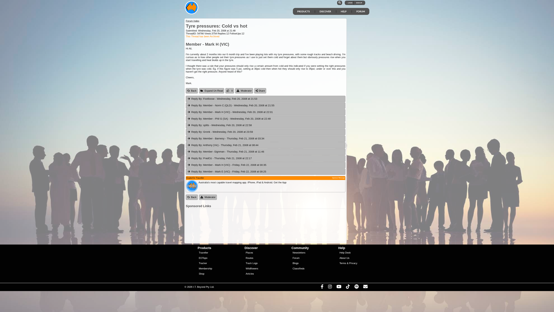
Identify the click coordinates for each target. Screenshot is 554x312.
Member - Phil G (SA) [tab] (231, 118)
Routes (249, 258)
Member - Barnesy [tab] (227, 138)
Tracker (203, 263)
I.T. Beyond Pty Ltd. (203, 286)
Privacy (353, 263)
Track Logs (252, 263)
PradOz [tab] (221, 158)
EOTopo (203, 258)
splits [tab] (221, 125)
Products (303, 11)
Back (193, 90)
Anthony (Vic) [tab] (224, 145)
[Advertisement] (279, 225)
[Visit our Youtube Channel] (338, 287)
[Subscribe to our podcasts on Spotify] (356, 287)
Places (249, 252)
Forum (360, 11)
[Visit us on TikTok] (348, 287)
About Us (344, 258)
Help (344, 11)
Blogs (296, 263)
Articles (250, 273)
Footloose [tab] (224, 98)
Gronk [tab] (222, 131)
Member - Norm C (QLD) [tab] (232, 105)
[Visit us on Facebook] (322, 287)
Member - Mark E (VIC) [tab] (228, 171)
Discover (325, 11)
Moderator (246, 90)
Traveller (203, 252)
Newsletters (299, 252)
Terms (342, 263)
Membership (205, 268)
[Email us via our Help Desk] (365, 287)
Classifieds (299, 268)
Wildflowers (252, 268)
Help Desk (345, 252)
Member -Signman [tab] (227, 151)
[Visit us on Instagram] (330, 287)
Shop (201, 273)
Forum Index (192, 21)
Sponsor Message (338, 178)
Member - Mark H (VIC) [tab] (232, 112)
